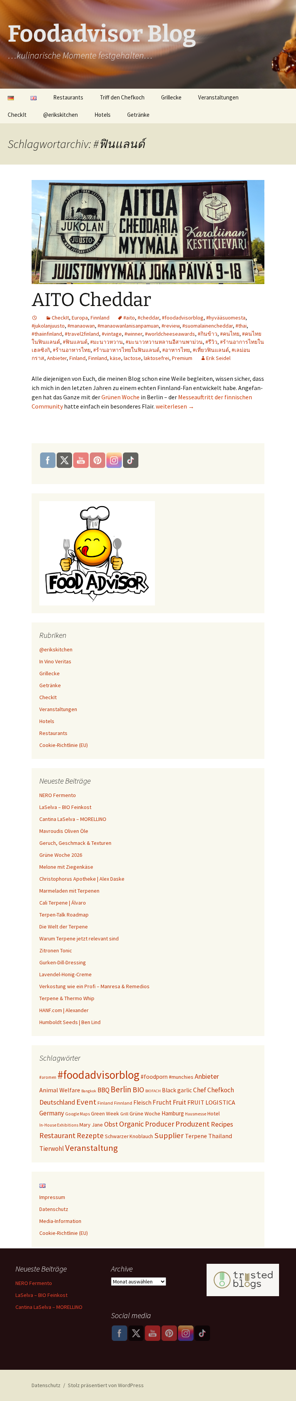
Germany (51, 1113)
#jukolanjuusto (48, 325)
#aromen (47, 1077)
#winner (133, 333)
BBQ (103, 1090)
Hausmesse (195, 1114)
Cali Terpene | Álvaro (62, 902)
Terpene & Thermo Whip (66, 998)
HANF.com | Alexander (64, 1010)
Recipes (222, 1124)
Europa (80, 317)
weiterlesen (175, 406)
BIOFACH (153, 1090)
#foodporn (154, 1076)
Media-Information (60, 1221)
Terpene (196, 1136)
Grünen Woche (120, 397)
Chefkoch (220, 1090)
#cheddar (148, 317)
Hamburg (172, 1113)
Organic (131, 1124)
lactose (132, 358)
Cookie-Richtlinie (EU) (63, 745)
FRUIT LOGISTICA (211, 1102)
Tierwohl (51, 1148)
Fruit (179, 1102)
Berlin (121, 1089)
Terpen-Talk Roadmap (64, 914)
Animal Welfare (59, 1090)
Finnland (100, 317)
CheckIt (17, 114)
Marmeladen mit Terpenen (69, 890)
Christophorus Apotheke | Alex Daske (81, 878)
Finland (77, 358)
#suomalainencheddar (207, 325)
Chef (199, 1090)
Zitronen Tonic (55, 950)
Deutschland (57, 1102)
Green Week (105, 1113)
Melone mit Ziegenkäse (66, 866)
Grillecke (171, 97)
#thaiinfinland (47, 333)
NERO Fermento (57, 795)
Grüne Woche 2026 (60, 854)
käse (115, 358)
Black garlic (177, 1090)
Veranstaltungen (218, 97)
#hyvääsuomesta (226, 317)
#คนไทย (229, 333)
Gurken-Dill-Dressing (62, 962)
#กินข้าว (207, 333)
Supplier (169, 1135)
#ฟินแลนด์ (75, 341)
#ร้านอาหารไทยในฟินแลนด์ (126, 349)
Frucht (162, 1102)
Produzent (192, 1124)
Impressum (52, 1197)
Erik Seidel (218, 358)
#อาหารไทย (176, 349)
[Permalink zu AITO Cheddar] (35, 317)
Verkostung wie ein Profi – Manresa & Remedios (94, 986)
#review (170, 325)
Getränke (138, 114)
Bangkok (88, 1090)
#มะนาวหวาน (106, 341)
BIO (138, 1089)
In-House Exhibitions (58, 1125)
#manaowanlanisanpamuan (128, 325)
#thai (241, 325)
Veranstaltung (91, 1147)
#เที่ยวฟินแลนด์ (211, 349)
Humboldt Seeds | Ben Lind (70, 1022)
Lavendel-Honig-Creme (65, 974)
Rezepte (90, 1135)
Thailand (220, 1136)
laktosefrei (156, 358)
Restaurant (57, 1135)
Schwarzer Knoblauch (129, 1136)
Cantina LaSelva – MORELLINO (72, 819)
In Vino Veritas (55, 661)
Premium (182, 358)
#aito (129, 317)
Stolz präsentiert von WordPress (106, 1385)
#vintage (112, 333)
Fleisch (142, 1102)
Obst (111, 1124)
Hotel (213, 1113)
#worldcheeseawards (170, 333)
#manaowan (81, 325)
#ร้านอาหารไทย (72, 349)
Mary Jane (91, 1124)
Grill (124, 1114)
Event (86, 1102)
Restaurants (68, 97)
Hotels (102, 114)
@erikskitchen (60, 114)
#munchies (181, 1076)
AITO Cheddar (91, 300)
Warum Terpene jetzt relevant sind (79, 938)
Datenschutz (53, 1209)
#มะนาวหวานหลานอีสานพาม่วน (164, 341)
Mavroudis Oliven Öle (63, 830)
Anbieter (57, 358)
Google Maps (77, 1114)
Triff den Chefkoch (122, 97)
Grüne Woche (145, 1113)
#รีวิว (211, 341)
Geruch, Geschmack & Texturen (75, 842)
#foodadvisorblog (183, 317)
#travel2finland (82, 333)
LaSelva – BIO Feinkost (65, 807)
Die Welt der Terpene (63, 926)
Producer (159, 1124)
